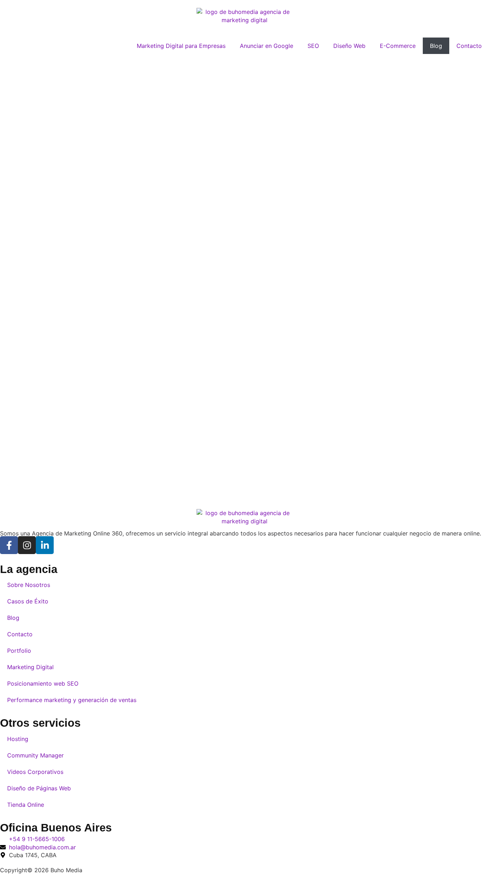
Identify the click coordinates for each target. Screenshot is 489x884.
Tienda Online (25, 804)
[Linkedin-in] (45, 545)
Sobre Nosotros (28, 584)
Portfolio (19, 650)
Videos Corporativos (35, 771)
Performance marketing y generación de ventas (71, 699)
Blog (436, 45)
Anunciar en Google (266, 45)
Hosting (17, 738)
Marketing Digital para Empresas (181, 45)
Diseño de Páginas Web (39, 788)
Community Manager (35, 755)
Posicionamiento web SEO (42, 683)
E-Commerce (398, 45)
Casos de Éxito (27, 601)
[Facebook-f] (9, 545)
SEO (313, 45)
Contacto (469, 45)
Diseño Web (349, 45)
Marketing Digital (30, 667)
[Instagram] (27, 545)
